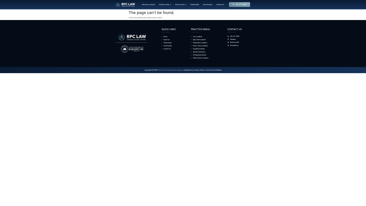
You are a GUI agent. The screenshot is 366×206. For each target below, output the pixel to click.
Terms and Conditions (213, 70)
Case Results (207, 4)
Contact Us (220, 4)
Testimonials (194, 4)
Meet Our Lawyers (148, 4)
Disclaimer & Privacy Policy (194, 70)
